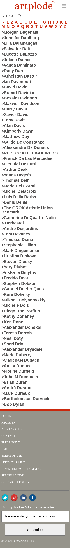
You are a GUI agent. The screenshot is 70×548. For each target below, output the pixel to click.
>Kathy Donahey (17, 316)
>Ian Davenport (16, 81)
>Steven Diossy (16, 261)
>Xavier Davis (14, 114)
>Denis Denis (14, 202)
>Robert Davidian (18, 92)
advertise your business (21, 468)
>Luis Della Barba (18, 197)
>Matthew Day (15, 136)
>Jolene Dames (16, 59)
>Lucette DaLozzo (19, 54)
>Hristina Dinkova (18, 256)
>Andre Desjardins (19, 228)
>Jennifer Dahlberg (20, 37)
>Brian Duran (14, 382)
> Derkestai (12, 223)
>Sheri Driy (12, 344)
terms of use (11, 455)
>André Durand (16, 387)
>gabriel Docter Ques (22, 288)
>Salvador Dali (15, 48)
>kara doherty (15, 294)
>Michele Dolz (15, 305)
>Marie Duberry (16, 355)
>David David (14, 87)
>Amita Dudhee (16, 365)
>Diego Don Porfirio (20, 311)
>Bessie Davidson (19, 98)
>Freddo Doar (14, 278)
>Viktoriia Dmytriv (18, 272)
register (8, 422)
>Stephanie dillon (18, 245)
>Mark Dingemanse (20, 250)
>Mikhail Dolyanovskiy (23, 300)
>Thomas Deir (15, 180)
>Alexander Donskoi (21, 327)
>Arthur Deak (14, 169)
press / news (10, 442)
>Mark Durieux (15, 393)
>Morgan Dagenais (19, 32)
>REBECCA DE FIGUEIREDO (29, 153)
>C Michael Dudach (20, 360)
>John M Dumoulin (19, 376)
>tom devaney (15, 234)
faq (4, 449)
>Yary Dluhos (14, 267)
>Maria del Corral (18, 186)
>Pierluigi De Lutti (18, 164)
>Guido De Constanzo (23, 142)
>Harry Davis (14, 109)
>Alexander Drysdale (22, 349)
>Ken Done (12, 322)
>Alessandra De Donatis (25, 147)
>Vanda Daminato (18, 65)
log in (6, 415)
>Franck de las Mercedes (26, 158)
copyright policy (15, 482)
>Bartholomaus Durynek (25, 398)
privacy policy (13, 462)
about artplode (14, 429)
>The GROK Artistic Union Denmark (27, 210)
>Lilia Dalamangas (19, 43)
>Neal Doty (12, 338)
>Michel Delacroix (18, 191)
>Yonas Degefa (16, 175)
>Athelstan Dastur (19, 76)
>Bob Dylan (12, 404)
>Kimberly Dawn (17, 131)
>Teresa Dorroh (16, 333)
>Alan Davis (13, 125)
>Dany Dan (12, 70)
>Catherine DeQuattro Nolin (28, 217)
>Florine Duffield (17, 371)
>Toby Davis (13, 120)
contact (8, 435)
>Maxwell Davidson (20, 103)
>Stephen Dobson (19, 283)
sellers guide (12, 475)
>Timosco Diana (17, 239)
